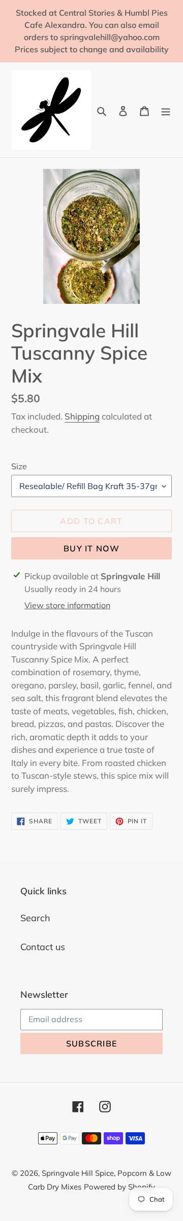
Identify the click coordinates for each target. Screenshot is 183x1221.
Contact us (42, 947)
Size (19, 466)
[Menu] (165, 110)
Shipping (82, 416)
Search (35, 918)
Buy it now (91, 548)
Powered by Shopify (119, 1187)
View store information (67, 605)
